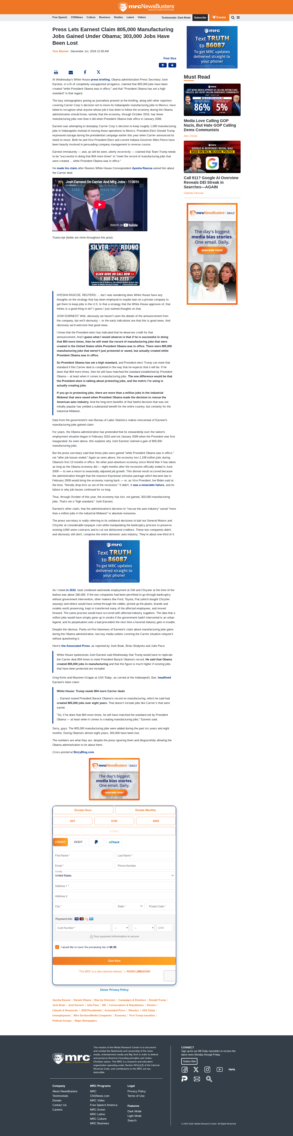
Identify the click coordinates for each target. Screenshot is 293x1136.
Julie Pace (93, 1005)
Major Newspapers (86, 1020)
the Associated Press (75, 645)
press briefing (100, 79)
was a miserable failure (148, 485)
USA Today (148, 1010)
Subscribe (200, 17)
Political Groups (62, 1020)
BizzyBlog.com (84, 752)
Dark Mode (184, 17)
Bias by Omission (104, 1000)
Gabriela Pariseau (194, 193)
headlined (164, 677)
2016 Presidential (91, 1010)
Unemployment (61, 1015)
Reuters (151, 1005)
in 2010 (71, 590)
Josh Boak (58, 1005)
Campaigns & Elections (132, 1000)
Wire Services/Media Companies (93, 1015)
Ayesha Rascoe (142, 168)
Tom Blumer (60, 51)
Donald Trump (157, 1000)
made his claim (67, 168)
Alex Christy (190, 135)
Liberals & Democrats (65, 1010)
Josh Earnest (76, 1005)
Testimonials (169, 17)
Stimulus (133, 1010)
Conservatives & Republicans (126, 1005)
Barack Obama (82, 1000)
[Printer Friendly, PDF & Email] (71, 73)
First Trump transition (142, 1015)
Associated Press (114, 1010)
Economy (120, 1015)
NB (104, 1005)
